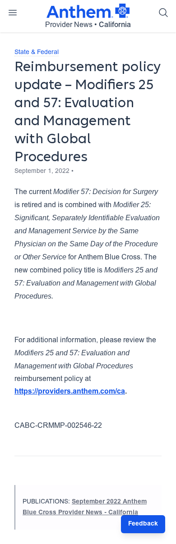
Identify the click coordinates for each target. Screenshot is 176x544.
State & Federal (36, 53)
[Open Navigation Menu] (12, 12)
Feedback (143, 524)
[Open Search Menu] (163, 12)
